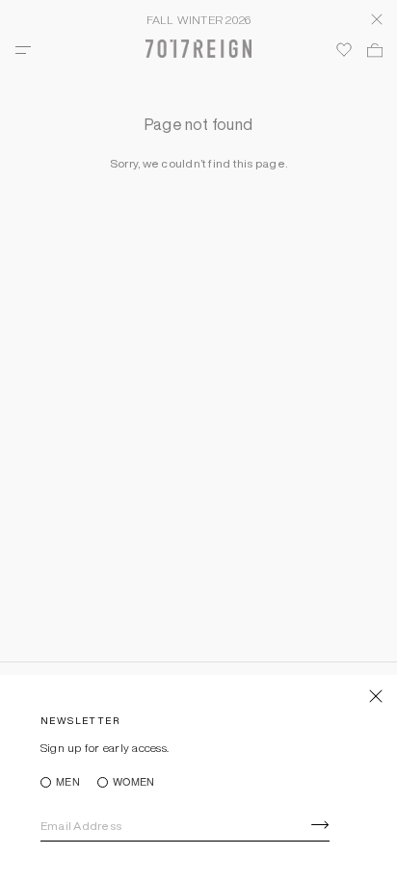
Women (133, 782)
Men (68, 782)
